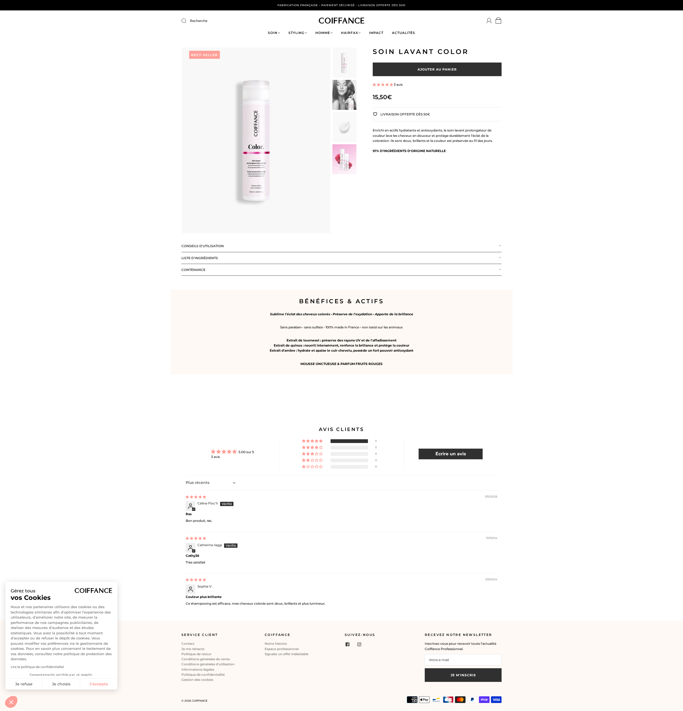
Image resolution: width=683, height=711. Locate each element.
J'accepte (98, 684)
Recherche (198, 21)
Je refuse (24, 684)
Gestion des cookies (197, 680)
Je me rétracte (192, 649)
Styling (296, 33)
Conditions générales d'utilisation (208, 664)
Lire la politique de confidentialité (37, 667)
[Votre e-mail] (463, 660)
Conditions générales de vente (205, 659)
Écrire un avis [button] (450, 453)
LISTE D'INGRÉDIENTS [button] (199, 258)
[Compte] (489, 20)
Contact (187, 644)
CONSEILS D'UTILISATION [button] (202, 246)
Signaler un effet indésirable (286, 654)
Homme (322, 33)
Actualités (403, 33)
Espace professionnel (282, 649)
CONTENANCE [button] (193, 270)
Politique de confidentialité (203, 675)
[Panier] (498, 22)
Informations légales (197, 669)
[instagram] (359, 644)
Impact (376, 33)
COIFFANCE (200, 700)
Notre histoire (276, 644)
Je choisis (61, 684)
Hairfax (349, 33)
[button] (383, 85)
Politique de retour (196, 654)
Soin (272, 33)
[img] (196, 497)
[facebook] (347, 644)
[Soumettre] (187, 21)
